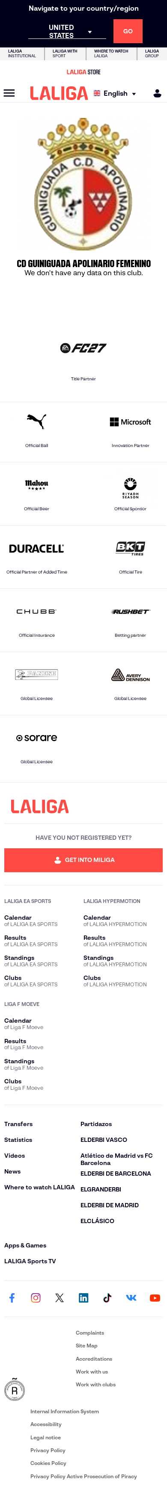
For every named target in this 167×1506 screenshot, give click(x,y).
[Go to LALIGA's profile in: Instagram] (36, 1298)
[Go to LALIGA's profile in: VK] (131, 1298)
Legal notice (45, 1437)
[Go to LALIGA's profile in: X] (59, 1298)
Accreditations (94, 1359)
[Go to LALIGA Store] (83, 72)
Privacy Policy (48, 1450)
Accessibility (46, 1424)
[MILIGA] (155, 93)
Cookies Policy (48, 1463)
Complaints (90, 1332)
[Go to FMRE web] (38, 1390)
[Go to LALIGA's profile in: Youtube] (155, 1298)
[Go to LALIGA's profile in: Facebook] (12, 1298)
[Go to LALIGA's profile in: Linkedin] (83, 1298)
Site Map (87, 1345)
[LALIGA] (59, 93)
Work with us (92, 1371)
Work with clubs (96, 1384)
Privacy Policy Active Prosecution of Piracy (83, 1476)
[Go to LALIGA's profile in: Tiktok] (107, 1298)
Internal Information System (64, 1411)
